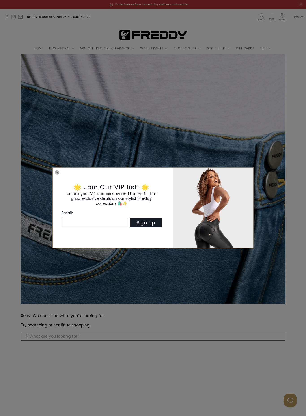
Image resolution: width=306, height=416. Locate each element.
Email (68, 213)
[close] (57, 172)
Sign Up (146, 222)
